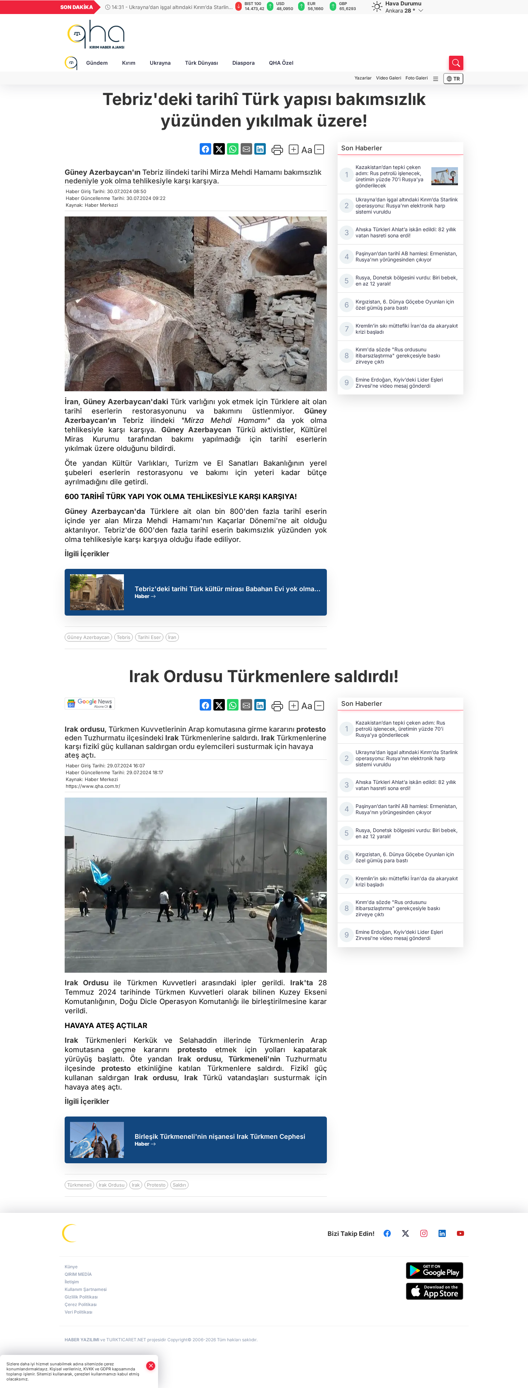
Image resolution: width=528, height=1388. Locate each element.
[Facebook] (387, 1234)
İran (71, 401)
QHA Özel (281, 63)
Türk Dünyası (201, 63)
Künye (71, 1266)
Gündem (97, 63)
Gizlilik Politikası (81, 1297)
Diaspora (243, 63)
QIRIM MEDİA (78, 1274)
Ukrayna (160, 63)
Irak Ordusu (112, 1185)
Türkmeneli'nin (254, 1059)
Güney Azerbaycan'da (105, 511)
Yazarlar (363, 78)
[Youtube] (460, 1234)
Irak (71, 729)
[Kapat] (151, 1366)
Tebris (123, 637)
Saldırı (179, 1185)
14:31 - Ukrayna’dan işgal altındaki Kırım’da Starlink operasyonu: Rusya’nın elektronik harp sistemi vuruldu (168, 7)
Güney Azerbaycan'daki (125, 401)
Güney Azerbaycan (196, 429)
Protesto (156, 1185)
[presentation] (222, 7)
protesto (311, 729)
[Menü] (435, 79)
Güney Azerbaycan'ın (102, 172)
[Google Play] (417, 1270)
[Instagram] (424, 1234)
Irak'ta (301, 982)
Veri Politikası (78, 1312)
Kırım (128, 63)
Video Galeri (388, 78)
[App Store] (417, 1291)
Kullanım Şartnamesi (86, 1289)
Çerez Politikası (81, 1304)
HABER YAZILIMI (82, 1339)
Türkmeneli (79, 1185)
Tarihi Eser (149, 637)
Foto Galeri (417, 78)
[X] (405, 1234)
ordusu (85, 729)
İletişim (72, 1281)
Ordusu (86, 982)
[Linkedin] (442, 1234)
